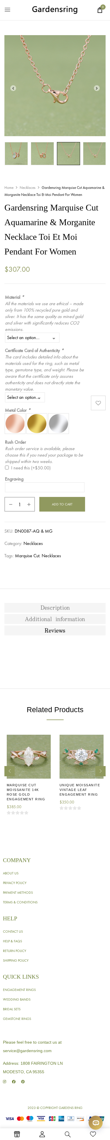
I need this (31, 468)
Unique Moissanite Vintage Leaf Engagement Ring (80, 789)
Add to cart (62, 504)
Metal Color (18, 410)
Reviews (55, 631)
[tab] (55, 608)
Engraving (14, 479)
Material (14, 297)
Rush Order (15, 442)
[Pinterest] (22, 1081)
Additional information (55, 619)
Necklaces (27, 187)
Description (55, 608)
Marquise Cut (27, 556)
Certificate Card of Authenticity (34, 350)
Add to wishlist (98, 403)
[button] (100, 10)
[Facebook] (13, 1081)
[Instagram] (4, 1081)
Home (8, 187)
